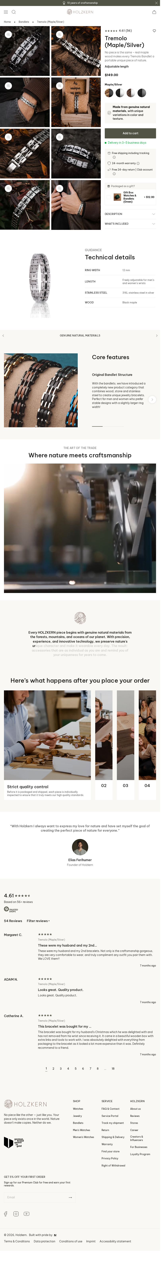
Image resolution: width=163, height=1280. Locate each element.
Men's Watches (81, 1136)
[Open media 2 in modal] (59, 34)
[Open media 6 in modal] (59, 137)
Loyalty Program (140, 1160)
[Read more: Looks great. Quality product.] (80, 997)
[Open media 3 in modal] (8, 85)
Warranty (107, 1150)
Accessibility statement (115, 1247)
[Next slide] (152, 399)
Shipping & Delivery (113, 1143)
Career (134, 1136)
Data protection (44, 1247)
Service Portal (110, 1122)
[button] (6, 12)
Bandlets (24, 21)
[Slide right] (156, 335)
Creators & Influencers (136, 1145)
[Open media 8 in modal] (59, 188)
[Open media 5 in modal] (8, 137)
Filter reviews (38, 927)
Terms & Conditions (17, 1247)
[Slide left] (3, 335)
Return (105, 1136)
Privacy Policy (110, 1164)
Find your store (110, 1157)
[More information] (114, 157)
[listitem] (130, 197)
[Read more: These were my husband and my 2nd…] (80, 956)
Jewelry (77, 1122)
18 (113, 1075)
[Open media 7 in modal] (8, 188)
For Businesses (138, 1153)
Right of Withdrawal (113, 1171)
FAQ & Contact (110, 1114)
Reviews (135, 1122)
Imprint (91, 1247)
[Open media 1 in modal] (8, 34)
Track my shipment (113, 1129)
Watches (78, 1114)
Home (7, 21)
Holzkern (21, 1241)
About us (135, 1114)
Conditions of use (70, 1247)
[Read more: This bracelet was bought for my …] (80, 1041)
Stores (134, 1129)
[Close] (156, 3)
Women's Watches (83, 1143)
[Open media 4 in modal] (59, 85)
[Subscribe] (70, 1203)
